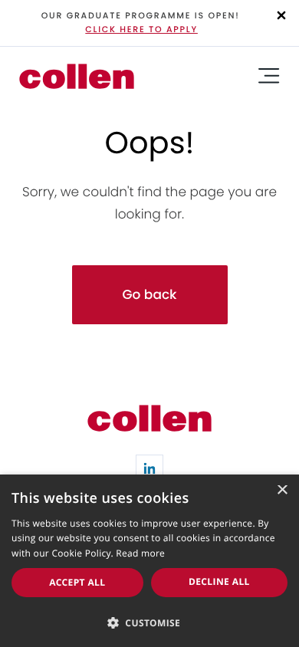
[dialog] (149, 561)
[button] (150, 621)
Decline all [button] (219, 581)
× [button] (282, 491)
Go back (149, 294)
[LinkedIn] (149, 468)
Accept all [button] (77, 582)
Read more (140, 553)
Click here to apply (141, 29)
